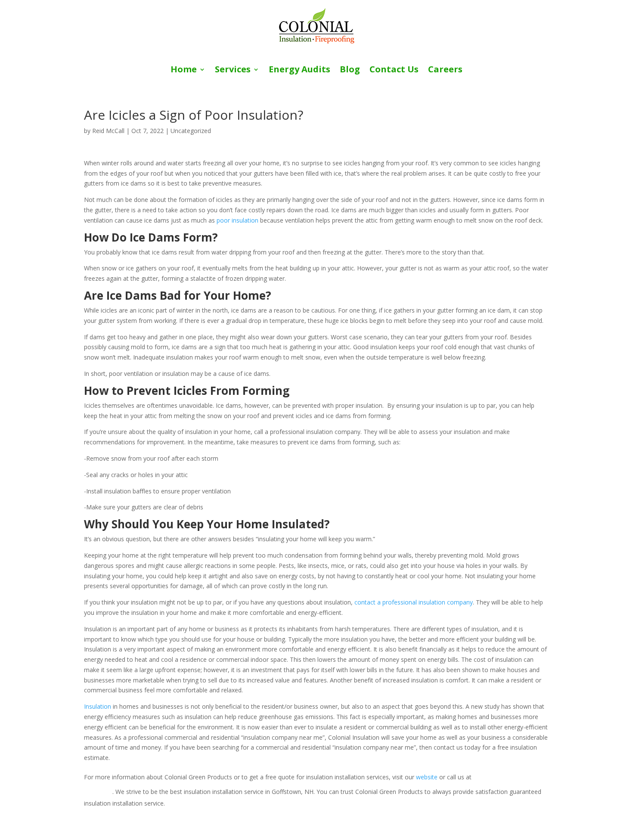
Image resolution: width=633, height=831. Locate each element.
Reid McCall (108, 131)
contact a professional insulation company (413, 602)
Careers (445, 70)
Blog (350, 70)
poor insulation (237, 220)
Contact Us (394, 70)
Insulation (97, 706)
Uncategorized (191, 131)
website (427, 777)
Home (184, 70)
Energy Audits (299, 70)
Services (233, 70)
